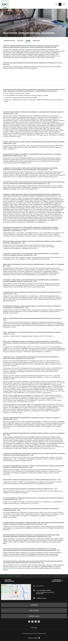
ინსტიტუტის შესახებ (9, 40)
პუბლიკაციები (36, 40)
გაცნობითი (34, 605)
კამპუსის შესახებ (34, 616)
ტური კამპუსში (34, 610)
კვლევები (28, 40)
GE (60, 4)
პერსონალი (20, 40)
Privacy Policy (34, 627)
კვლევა (9, 13)
